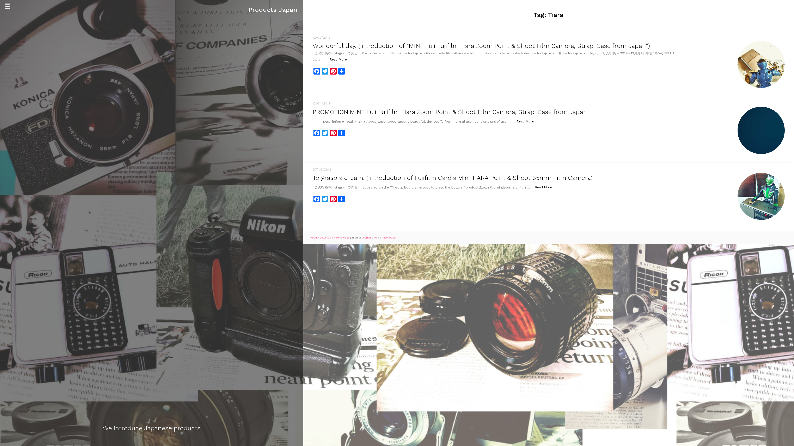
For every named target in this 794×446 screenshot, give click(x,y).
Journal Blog (370, 237)
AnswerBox (389, 237)
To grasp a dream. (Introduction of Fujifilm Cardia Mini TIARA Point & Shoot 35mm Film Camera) (452, 177)
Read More (340, 59)
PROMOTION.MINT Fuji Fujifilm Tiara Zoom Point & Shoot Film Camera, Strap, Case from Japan (450, 111)
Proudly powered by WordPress (330, 237)
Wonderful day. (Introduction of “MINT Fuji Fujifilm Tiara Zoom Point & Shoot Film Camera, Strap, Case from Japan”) (481, 45)
